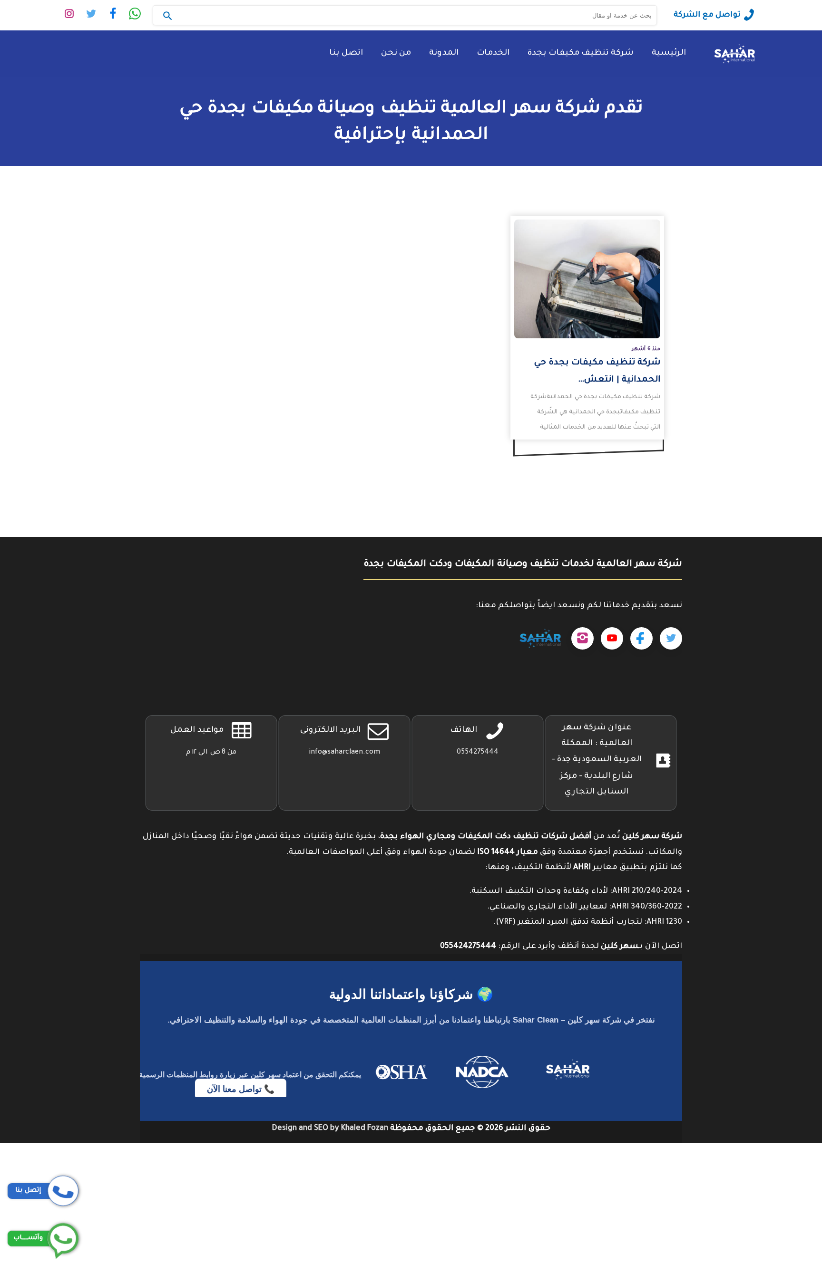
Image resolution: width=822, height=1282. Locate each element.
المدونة (444, 53)
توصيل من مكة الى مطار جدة (769, 1212)
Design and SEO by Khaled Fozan (330, 1128)
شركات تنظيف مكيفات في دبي (766, 1166)
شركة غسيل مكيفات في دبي (770, 1243)
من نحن (396, 53)
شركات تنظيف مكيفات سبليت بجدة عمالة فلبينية (729, 1197)
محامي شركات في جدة (781, 1228)
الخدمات (493, 53)
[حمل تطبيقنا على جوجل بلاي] (540, 638)
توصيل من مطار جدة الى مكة (769, 1274)
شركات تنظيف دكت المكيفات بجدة (757, 1151)
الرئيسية (669, 53)
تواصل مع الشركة (707, 15)
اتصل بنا (346, 53)
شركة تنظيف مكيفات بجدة (581, 53)
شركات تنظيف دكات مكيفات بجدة (758, 1181)
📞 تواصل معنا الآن (235, 1089)
